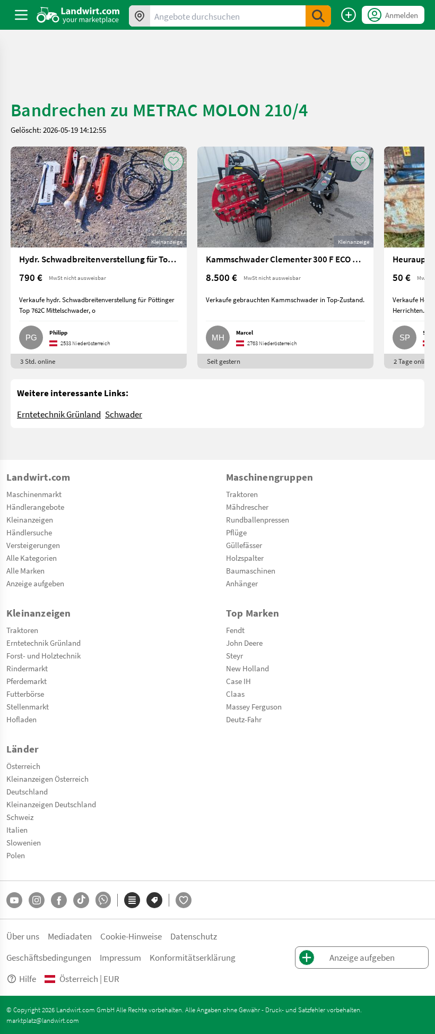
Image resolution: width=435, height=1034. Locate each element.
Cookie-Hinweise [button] (131, 936)
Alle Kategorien (31, 557)
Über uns (22, 936)
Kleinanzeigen (29, 519)
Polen (15, 855)
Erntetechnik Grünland (59, 414)
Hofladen (21, 719)
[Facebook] (59, 900)
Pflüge (236, 532)
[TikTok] (81, 900)
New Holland (247, 668)
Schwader (123, 414)
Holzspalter (245, 557)
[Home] (78, 14)
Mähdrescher (247, 506)
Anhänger (242, 583)
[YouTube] (14, 900)
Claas (235, 693)
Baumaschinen (250, 570)
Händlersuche (29, 532)
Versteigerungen (33, 545)
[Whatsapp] (103, 900)
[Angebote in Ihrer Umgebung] (139, 16)
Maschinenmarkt (34, 494)
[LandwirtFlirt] (184, 900)
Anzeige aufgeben (35, 583)
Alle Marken (25, 570)
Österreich (23, 765)
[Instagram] (37, 900)
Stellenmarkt (27, 706)
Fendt (235, 630)
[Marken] (154, 900)
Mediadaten (70, 936)
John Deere (244, 642)
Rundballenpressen (257, 519)
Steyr (234, 655)
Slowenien (23, 842)
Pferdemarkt (26, 681)
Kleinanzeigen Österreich (47, 778)
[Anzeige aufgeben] (349, 15)
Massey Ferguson (254, 706)
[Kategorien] (132, 900)
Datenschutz (193, 936)
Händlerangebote (35, 506)
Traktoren (242, 494)
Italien (17, 829)
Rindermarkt (27, 668)
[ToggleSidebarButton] (21, 14)
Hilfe (27, 978)
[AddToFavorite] (173, 161)
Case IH (238, 681)
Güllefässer (244, 545)
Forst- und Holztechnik (43, 655)
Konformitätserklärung (193, 957)
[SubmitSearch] (318, 16)
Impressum (120, 957)
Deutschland (27, 791)
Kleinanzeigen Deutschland (51, 804)
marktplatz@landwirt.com (42, 1020)
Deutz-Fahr (244, 719)
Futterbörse (25, 693)
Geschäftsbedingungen (48, 957)
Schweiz (19, 816)
